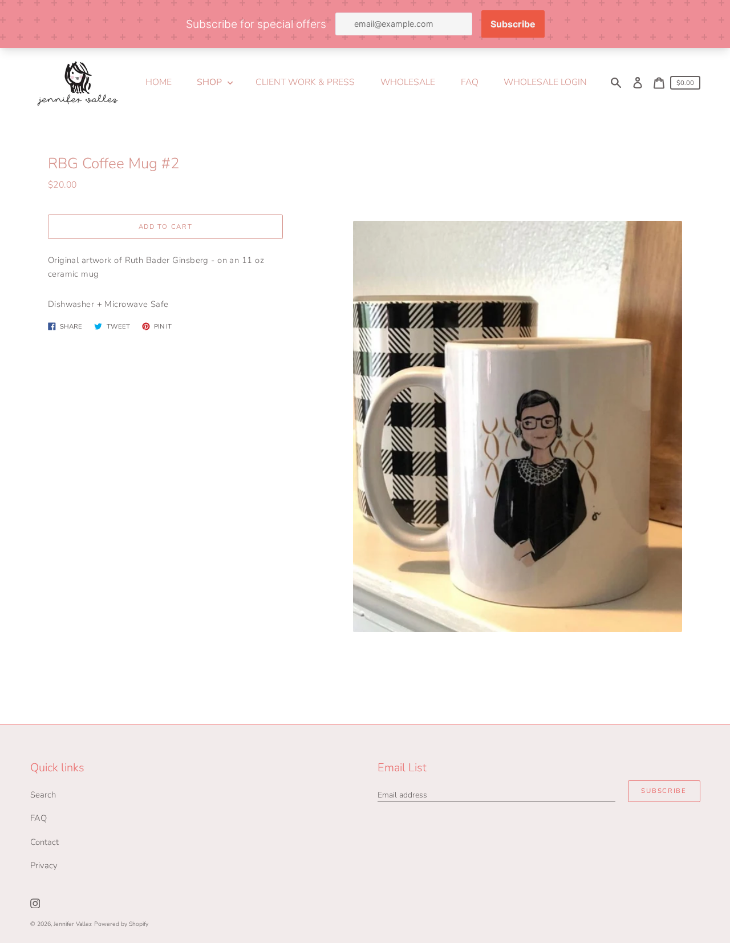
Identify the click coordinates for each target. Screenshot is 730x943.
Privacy (44, 865)
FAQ (38, 818)
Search (43, 794)
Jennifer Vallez (73, 924)
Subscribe (663, 791)
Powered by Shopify (121, 924)
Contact (44, 842)
